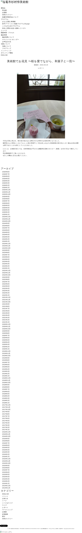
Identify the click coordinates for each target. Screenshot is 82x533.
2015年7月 (6, 470)
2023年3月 (6, 263)
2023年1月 (6, 268)
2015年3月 (6, 479)
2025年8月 (6, 199)
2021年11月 (6, 299)
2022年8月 (6, 279)
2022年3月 (6, 290)
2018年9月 (6, 385)
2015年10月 (6, 463)
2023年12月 (6, 243)
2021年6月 (6, 311)
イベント (5, 496)
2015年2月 (6, 481)
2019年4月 (6, 369)
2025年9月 (6, 196)
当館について (5, 44)
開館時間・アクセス (7, 32)
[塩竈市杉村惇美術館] (14, 2)
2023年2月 (6, 266)
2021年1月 (6, 322)
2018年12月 (6, 378)
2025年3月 (6, 210)
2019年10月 (6, 355)
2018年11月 (6, 380)
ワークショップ (7, 509)
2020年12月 (6, 324)
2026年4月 (6, 181)
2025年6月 (6, 203)
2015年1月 (6, 483)
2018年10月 (6, 382)
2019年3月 (6, 371)
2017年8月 (6, 414)
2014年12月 (6, 485)
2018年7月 (6, 389)
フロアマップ (6, 48)
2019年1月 (6, 376)
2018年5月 (6, 394)
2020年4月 (6, 342)
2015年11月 (6, 461)
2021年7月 (6, 308)
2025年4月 (6, 208)
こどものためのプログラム (11, 26)
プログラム (4, 19)
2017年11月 (6, 407)
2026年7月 (6, 174)
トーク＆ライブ (7, 503)
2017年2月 (6, 427)
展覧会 (3, 8)
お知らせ (5, 498)
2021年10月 (6, 302)
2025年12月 (6, 190)
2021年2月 (6, 320)
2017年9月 (6, 411)
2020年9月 (6, 331)
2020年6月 (6, 337)
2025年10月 (6, 194)
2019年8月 (6, 360)
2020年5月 (6, 340)
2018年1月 (6, 403)
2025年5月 (6, 205)
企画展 (4, 12)
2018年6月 (6, 391)
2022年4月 (6, 288)
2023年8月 (6, 252)
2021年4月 (6, 315)
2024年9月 (6, 223)
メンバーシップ (6, 50)
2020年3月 (6, 344)
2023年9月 (6, 250)
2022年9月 (6, 277)
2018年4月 (6, 396)
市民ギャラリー (7, 15)
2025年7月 (6, 201)
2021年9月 (6, 304)
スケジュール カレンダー (10, 39)
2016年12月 (6, 432)
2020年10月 (6, 329)
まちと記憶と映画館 (9, 21)
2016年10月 (6, 436)
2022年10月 (6, 275)
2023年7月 (6, 255)
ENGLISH (4, 55)
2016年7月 (6, 443)
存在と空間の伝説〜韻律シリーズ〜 (14, 28)
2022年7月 (6, 282)
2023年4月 (6, 261)
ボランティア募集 (7, 53)
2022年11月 (6, 273)
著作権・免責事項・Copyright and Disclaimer (65, 528)
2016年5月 (6, 447)
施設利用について (8, 37)
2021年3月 (6, 317)
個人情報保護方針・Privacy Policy (48, 528)
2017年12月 (6, 405)
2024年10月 (6, 221)
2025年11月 (6, 192)
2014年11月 (6, 488)
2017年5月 (6, 420)
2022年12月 (6, 270)
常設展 (4, 10)
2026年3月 (6, 183)
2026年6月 (6, 176)
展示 (3, 516)
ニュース (4, 30)
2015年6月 (6, 472)
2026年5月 (6, 178)
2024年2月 (6, 239)
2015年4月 (6, 476)
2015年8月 (6, 468)
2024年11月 (6, 219)
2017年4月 (6, 423)
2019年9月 (6, 358)
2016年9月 (6, 438)
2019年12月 (6, 351)
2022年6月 (6, 284)
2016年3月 (6, 452)
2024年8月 (6, 225)
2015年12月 (6, 459)
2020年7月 (6, 335)
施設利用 (4, 35)
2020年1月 (6, 349)
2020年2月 (6, 346)
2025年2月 (6, 212)
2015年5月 (6, 474)
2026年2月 (6, 185)
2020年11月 (6, 326)
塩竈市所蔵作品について (10, 17)
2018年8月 (6, 387)
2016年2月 (6, 454)
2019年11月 (6, 353)
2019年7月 (6, 362)
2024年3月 (6, 237)
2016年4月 (6, 450)
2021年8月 (6, 306)
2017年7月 (6, 416)
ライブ (4, 505)
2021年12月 (6, 297)
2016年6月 (6, 445)
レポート (5, 507)
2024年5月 (6, 232)
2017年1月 (6, 429)
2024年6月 (6, 230)
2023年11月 (6, 246)
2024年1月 (6, 241)
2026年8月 (6, 172)
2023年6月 (6, 257)
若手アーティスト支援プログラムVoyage (16, 24)
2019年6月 (6, 364)
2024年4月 (6, 234)
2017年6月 (6, 418)
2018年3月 (6, 398)
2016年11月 (6, 434)
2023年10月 (6, 248)
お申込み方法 (6, 41)
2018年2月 (6, 400)
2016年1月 (6, 456)
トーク (4, 500)
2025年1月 (6, 214)
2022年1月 (6, 295)
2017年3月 (6, 425)
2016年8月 (6, 441)
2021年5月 (6, 313)
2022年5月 (6, 286)
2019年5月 (6, 367)
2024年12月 (6, 216)
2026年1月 (6, 187)
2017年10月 (6, 409)
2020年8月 (6, 333)
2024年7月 (6, 228)
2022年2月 (6, 293)
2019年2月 (6, 373)
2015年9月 (6, 465)
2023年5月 (6, 259)
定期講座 (5, 514)
